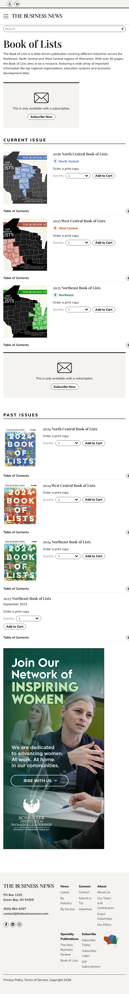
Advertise (85, 909)
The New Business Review (66, 950)
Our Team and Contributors (105, 903)
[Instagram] (19, 924)
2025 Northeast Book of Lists (77, 287)
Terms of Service (36, 980)
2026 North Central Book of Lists (80, 153)
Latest (64, 892)
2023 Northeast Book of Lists (27, 598)
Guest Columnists (104, 916)
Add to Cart (103, 176)
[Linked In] (12, 924)
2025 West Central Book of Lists (79, 220)
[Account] (9, 4)
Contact (84, 892)
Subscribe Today (88, 942)
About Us (103, 892)
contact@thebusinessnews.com (25, 914)
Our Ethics (104, 925)
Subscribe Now (41, 117)
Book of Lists (69, 960)
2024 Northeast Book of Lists (67, 541)
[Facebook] (6, 924)
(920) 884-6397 (14, 909)
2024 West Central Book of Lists (69, 485)
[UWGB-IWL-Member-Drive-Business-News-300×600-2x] (53, 848)
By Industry (66, 900)
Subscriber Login (89, 953)
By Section (67, 909)
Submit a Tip (85, 900)
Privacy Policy (13, 980)
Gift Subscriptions (91, 964)
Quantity (58, 175)
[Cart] (17, 4)
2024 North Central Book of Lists (70, 428)
